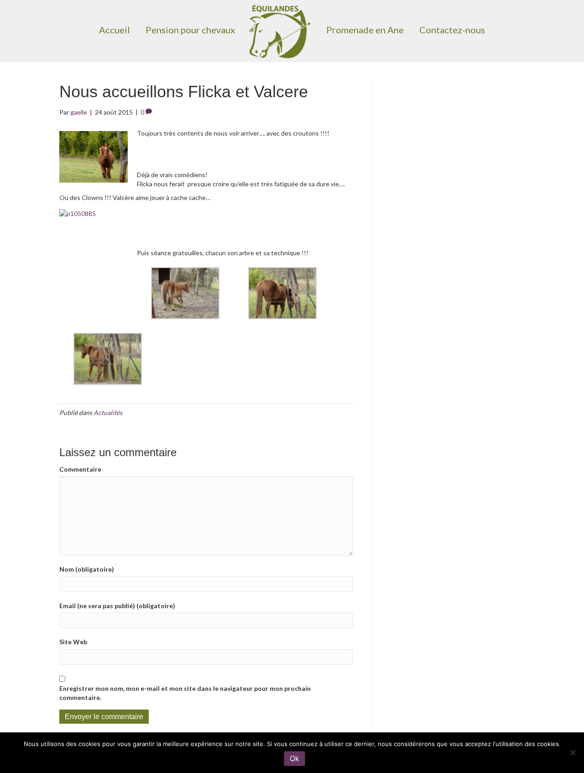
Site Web (73, 642)
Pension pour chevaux (190, 29)
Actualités (108, 412)
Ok (294, 758)
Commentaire (80, 469)
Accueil (114, 29)
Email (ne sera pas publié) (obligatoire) (117, 606)
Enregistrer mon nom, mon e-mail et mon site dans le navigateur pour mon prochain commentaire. (185, 692)
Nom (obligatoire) (86, 569)
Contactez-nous (452, 29)
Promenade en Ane (365, 29)
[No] (572, 752)
